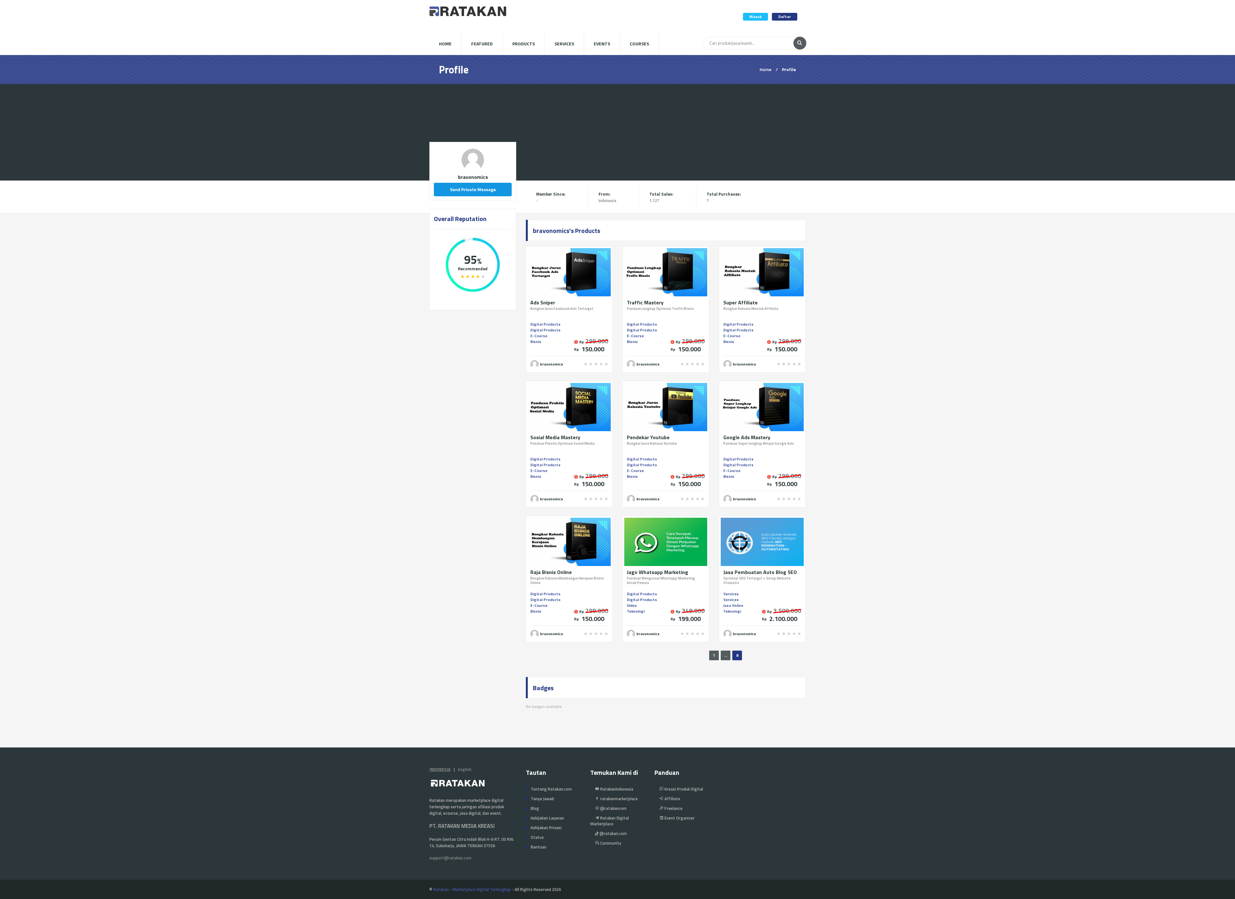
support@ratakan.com (450, 858)
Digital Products (545, 324)
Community (610, 843)
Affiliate (671, 798)
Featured (482, 43)
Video (632, 605)
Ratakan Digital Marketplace (609, 821)
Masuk (755, 17)
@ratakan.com (613, 833)
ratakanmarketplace (618, 798)
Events (602, 43)
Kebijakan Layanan (547, 818)
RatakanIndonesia (616, 789)
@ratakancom (613, 808)
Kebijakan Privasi (546, 827)
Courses (639, 43)
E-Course (538, 336)
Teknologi (636, 611)
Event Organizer (679, 818)
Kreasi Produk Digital (683, 789)
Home (445, 43)
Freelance (672, 808)
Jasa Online (733, 605)
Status (537, 837)
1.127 (654, 200)
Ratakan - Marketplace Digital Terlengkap (472, 889)
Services (564, 43)
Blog (535, 808)
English (464, 769)
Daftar (784, 17)
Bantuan (538, 847)
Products (523, 43)
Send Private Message (473, 189)
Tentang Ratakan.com (551, 789)
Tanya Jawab (542, 798)
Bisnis (535, 341)
